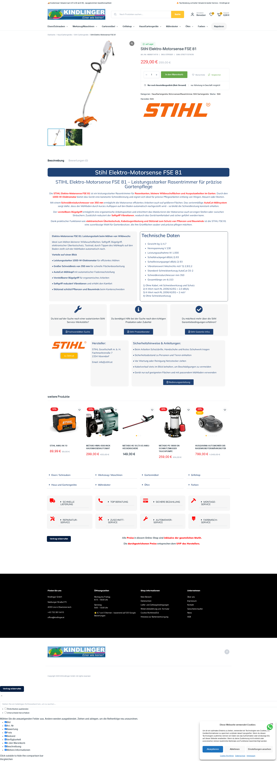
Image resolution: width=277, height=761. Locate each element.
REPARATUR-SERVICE (69, 521)
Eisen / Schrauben (60, 474)
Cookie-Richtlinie (227, 756)
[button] (198, 74)
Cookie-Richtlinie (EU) (150, 613)
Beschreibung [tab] (56, 160)
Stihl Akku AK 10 (58, 446)
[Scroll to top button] (1, 696)
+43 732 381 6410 (56, 612)
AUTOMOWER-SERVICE (163, 521)
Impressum (251, 756)
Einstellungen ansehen (259, 749)
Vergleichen (216, 75)
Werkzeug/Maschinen (83, 26)
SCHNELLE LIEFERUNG (67, 503)
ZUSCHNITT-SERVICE (116, 521)
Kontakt (190, 605)
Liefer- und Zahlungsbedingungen (155, 605)
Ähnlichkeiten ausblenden (17, 709)
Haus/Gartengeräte (149, 26)
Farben (201, 26)
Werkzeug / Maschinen (110, 474)
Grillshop (127, 26)
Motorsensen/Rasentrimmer (180, 94)
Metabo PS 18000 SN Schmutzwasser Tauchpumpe (169, 448)
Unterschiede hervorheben (17, 713)
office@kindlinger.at (56, 617)
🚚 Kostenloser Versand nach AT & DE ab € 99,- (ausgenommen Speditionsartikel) (79, 3)
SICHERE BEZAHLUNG (168, 501)
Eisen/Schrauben (56, 26)
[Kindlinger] (76, 14)
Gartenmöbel (108, 26)
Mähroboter (172, 26)
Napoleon (219, 26)
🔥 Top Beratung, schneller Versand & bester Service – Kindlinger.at (203, 3)
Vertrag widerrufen (59, 539)
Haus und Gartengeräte (64, 484)
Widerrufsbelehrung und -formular (155, 609)
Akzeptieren (213, 749)
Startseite (51, 35)
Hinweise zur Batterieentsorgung (154, 617)
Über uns (191, 597)
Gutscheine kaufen (195, 609)
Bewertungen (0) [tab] (78, 160)
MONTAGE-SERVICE (208, 503)
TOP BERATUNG (119, 501)
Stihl (219, 94)
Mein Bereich (146, 597)
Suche (178, 14)
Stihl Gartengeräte (81, 35)
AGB (189, 617)
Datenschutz (240, 756)
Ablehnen (235, 749)
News (189, 613)
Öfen (188, 26)
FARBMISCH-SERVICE (209, 521)
